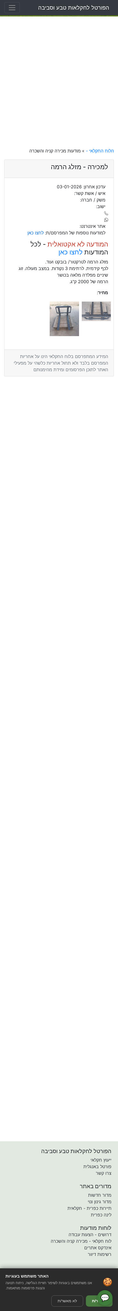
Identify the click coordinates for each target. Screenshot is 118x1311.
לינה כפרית (101, 1215)
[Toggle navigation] (12, 7)
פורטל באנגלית (97, 1166)
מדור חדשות (99, 1195)
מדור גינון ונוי (99, 1201)
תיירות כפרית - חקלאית (89, 1208)
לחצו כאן (70, 252)
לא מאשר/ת (67, 1301)
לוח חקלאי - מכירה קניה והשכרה (81, 1241)
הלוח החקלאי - (99, 151)
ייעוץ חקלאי (101, 1160)
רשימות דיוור (99, 1254)
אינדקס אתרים (97, 1247)
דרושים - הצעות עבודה (90, 1234)
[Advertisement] (59, 82)
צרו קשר (103, 1173)
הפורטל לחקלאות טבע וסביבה (73, 7)
